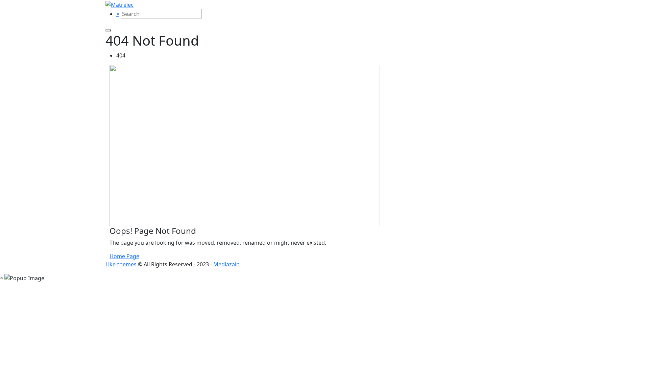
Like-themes (121, 264)
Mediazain (226, 264)
